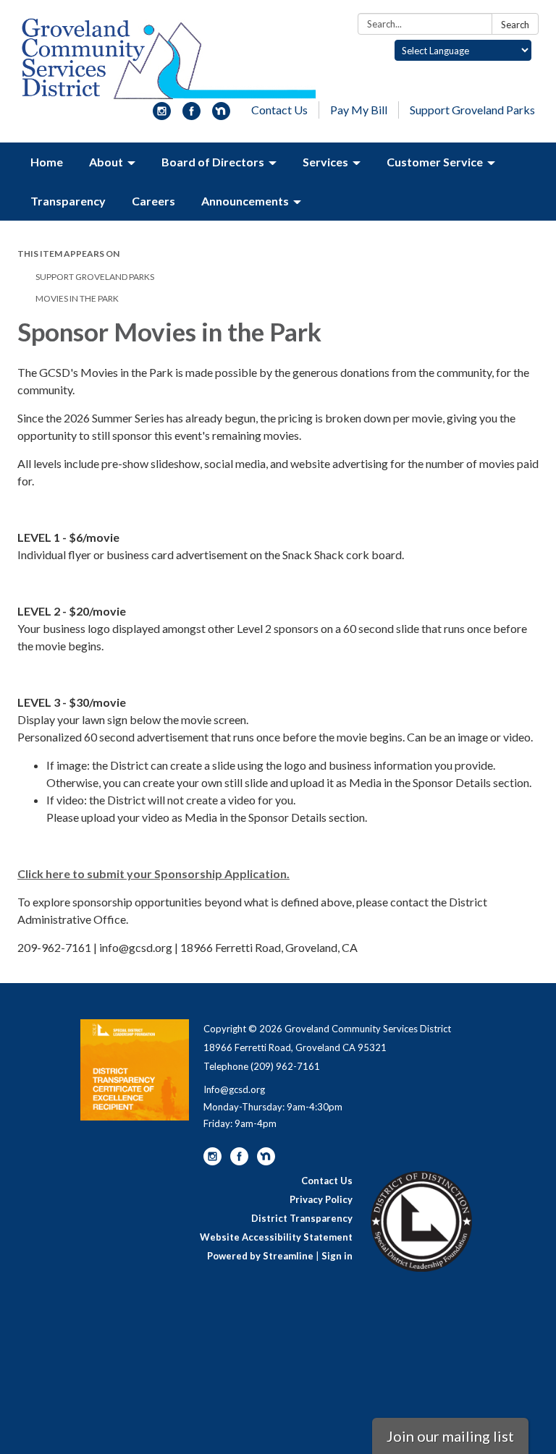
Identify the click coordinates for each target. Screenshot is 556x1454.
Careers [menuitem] (153, 201)
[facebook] (191, 115)
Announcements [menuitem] (245, 201)
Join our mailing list (450, 1436)
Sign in (337, 1256)
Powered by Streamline (260, 1256)
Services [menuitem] (325, 162)
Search (515, 24)
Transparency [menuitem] (68, 201)
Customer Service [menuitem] (435, 162)
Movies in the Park (77, 298)
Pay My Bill (358, 109)
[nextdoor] (221, 115)
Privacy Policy (321, 1199)
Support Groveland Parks (472, 109)
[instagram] (162, 115)
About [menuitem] (106, 162)
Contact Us (279, 109)
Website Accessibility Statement (276, 1237)
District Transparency (302, 1218)
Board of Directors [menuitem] (212, 162)
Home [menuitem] (46, 162)
